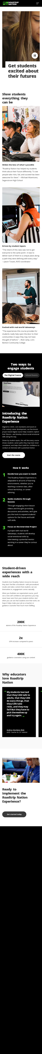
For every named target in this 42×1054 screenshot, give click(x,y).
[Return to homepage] (11, 3)
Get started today (14, 814)
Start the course (13, 455)
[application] (21, 39)
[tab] (13, 375)
